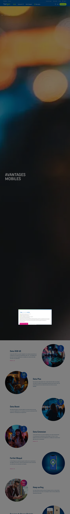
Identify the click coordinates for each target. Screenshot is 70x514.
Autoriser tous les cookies (24, 323)
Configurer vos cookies (32, 323)
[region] (35, 317)
